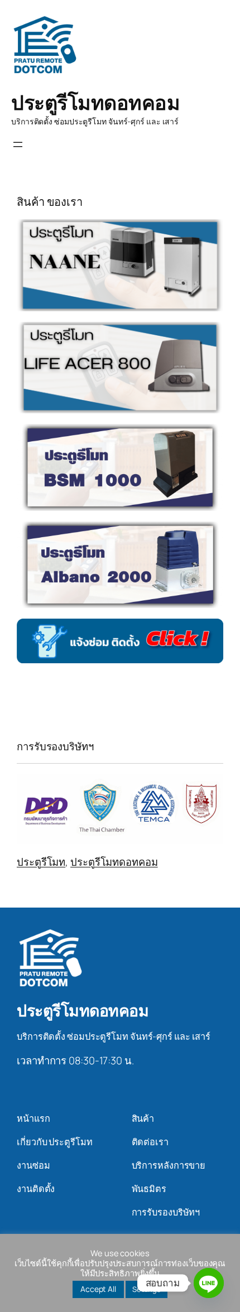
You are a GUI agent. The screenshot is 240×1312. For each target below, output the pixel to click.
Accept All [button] (98, 1289)
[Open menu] (18, 144)
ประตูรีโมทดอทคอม (95, 102)
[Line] (209, 1283)
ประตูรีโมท (41, 862)
